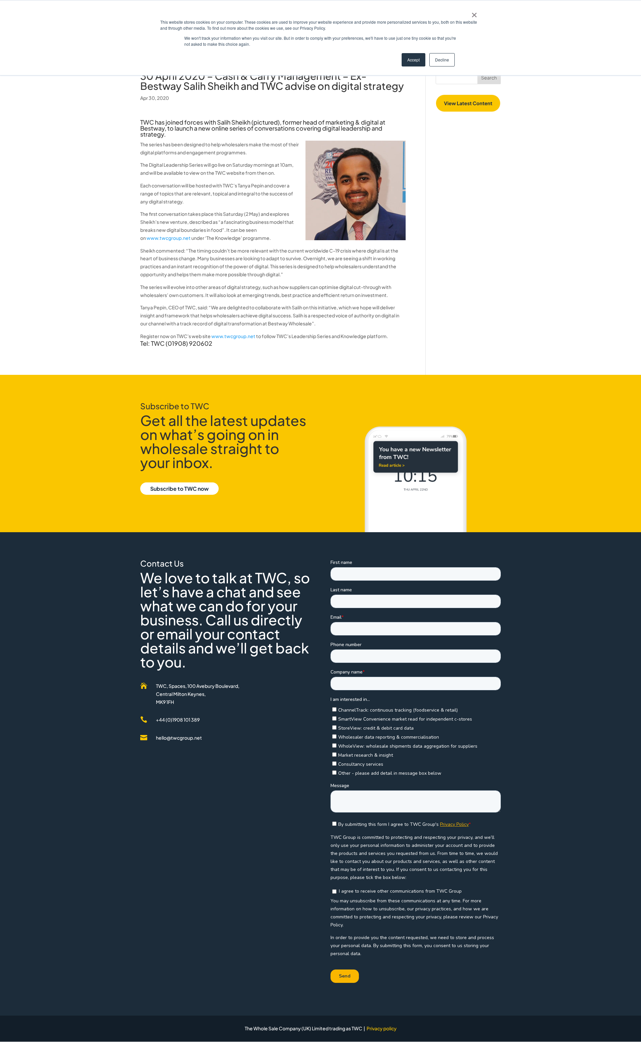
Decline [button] (442, 59)
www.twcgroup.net (169, 238)
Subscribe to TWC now (179, 488)
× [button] (474, 13)
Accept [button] (413, 59)
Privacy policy (382, 1028)
